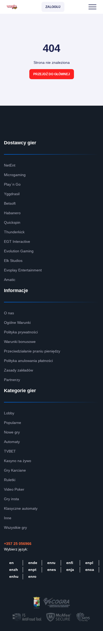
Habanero (12, 213)
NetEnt (9, 165)
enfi (69, 563)
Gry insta (11, 499)
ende (32, 563)
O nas (9, 313)
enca (89, 569)
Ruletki (9, 480)
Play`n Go (12, 184)
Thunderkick (14, 232)
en (11, 563)
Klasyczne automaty (21, 508)
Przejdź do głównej (51, 74)
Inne (7, 518)
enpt (32, 569)
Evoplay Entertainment (23, 270)
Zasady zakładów (18, 370)
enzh (13, 569)
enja (70, 569)
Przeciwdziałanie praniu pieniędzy (32, 351)
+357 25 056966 (17, 544)
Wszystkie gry (15, 527)
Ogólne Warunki (17, 322)
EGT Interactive (17, 241)
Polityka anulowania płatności (28, 361)
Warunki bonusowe (20, 341)
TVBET (10, 451)
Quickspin (12, 222)
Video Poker (14, 489)
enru (51, 563)
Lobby (9, 413)
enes (51, 569)
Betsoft (10, 203)
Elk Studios (13, 260)
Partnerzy (12, 380)
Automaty (12, 442)
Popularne (12, 422)
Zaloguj (52, 7)
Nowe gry (12, 432)
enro (32, 576)
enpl (89, 563)
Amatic (9, 280)
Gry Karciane (15, 470)
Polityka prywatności (21, 332)
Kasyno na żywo (17, 461)
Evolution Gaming (19, 251)
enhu (13, 576)
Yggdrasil (12, 194)
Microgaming (15, 175)
